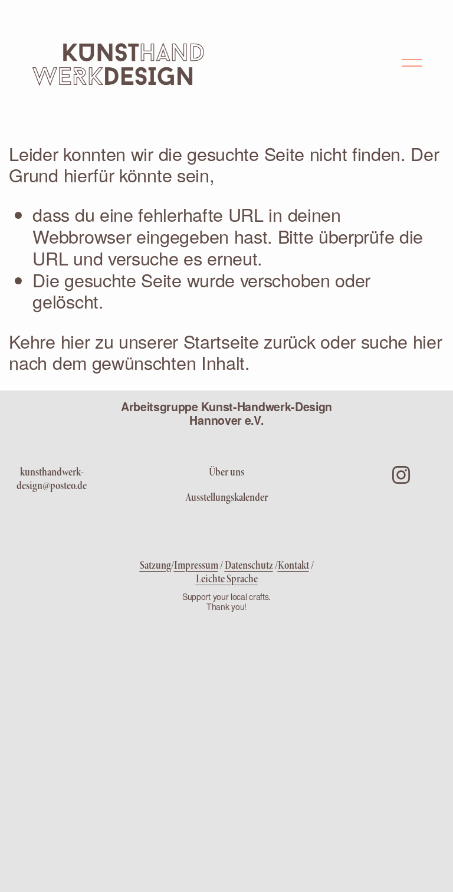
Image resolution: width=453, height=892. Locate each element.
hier (75, 341)
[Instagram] (401, 474)
